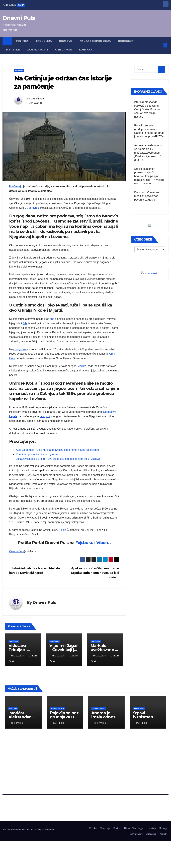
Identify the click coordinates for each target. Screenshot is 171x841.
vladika (82, 366)
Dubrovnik (33, 207)
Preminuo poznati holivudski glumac (37, 454)
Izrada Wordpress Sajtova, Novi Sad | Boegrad (25, 832)
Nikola (62, 530)
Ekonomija (44, 40)
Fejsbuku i (85, 542)
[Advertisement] (85, 758)
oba (52, 318)
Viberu (103, 542)
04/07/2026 (142, 723)
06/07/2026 (100, 723)
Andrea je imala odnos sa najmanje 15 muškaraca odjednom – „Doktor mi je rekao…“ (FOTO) (148, 152)
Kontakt (86, 49)
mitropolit (45, 416)
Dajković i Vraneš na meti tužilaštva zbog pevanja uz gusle (146, 196)
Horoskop (126, 40)
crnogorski (19, 349)
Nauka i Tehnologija (95, 40)
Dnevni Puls (19, 17)
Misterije (13, 49)
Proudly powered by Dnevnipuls (18, 829)
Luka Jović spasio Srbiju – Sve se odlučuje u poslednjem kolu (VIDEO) (58, 458)
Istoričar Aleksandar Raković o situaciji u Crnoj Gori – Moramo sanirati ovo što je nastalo (147, 109)
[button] (160, 45)
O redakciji (63, 49)
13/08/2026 (17, 723)
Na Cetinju (15, 186)
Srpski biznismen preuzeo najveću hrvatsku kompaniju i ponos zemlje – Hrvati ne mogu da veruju (149, 176)
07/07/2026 (59, 723)
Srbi (25, 323)
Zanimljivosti (37, 49)
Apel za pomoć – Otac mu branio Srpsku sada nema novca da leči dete (58, 449)
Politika (22, 40)
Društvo (65, 40)
